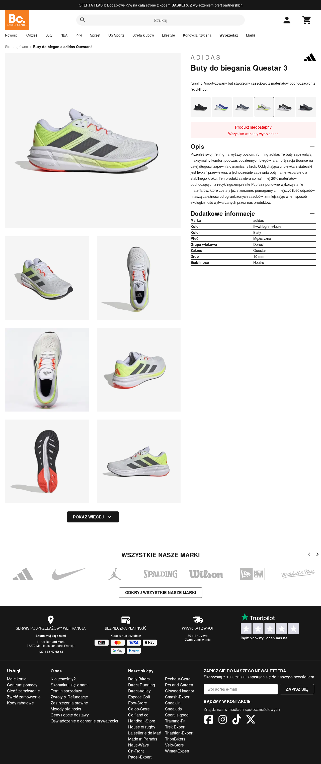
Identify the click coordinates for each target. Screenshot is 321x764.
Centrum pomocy (22, 685)
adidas (206, 57)
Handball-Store (141, 721)
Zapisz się (297, 689)
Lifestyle (168, 35)
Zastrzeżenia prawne (69, 703)
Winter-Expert (177, 751)
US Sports (116, 35)
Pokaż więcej (88, 517)
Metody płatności (66, 709)
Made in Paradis (142, 739)
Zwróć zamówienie (198, 639)
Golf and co (138, 715)
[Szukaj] (82, 20)
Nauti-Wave (138, 745)
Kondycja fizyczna (197, 35)
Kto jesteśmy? (63, 679)
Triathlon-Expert (179, 733)
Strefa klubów (143, 35)
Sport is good (177, 715)
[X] (251, 720)
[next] (317, 555)
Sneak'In (173, 703)
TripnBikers (175, 739)
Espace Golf (139, 697)
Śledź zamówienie (23, 691)
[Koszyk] (307, 20)
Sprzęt (95, 35)
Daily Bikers (139, 679)
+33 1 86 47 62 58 (50, 651)
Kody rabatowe (20, 703)
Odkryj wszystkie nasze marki (160, 592)
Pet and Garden (179, 685)
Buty (48, 35)
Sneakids (173, 709)
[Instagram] (223, 720)
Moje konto (17, 679)
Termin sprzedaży (66, 691)
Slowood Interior (179, 691)
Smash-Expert (177, 697)
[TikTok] (237, 720)
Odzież (31, 35)
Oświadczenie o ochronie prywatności (84, 721)
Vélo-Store (174, 745)
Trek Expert (175, 727)
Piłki (78, 35)
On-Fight (136, 751)
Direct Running (141, 685)
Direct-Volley (139, 691)
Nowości (11, 35)
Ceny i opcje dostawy (70, 715)
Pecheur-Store (178, 679)
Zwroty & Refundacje (69, 697)
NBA (63, 35)
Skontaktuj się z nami (51, 636)
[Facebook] (209, 720)
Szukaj (160, 20)
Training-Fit (175, 721)
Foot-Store (137, 703)
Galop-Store (139, 709)
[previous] (309, 555)
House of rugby (141, 727)
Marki (250, 35)
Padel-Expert (139, 757)
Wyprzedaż (228, 35)
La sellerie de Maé (144, 733)
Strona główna (16, 46)
